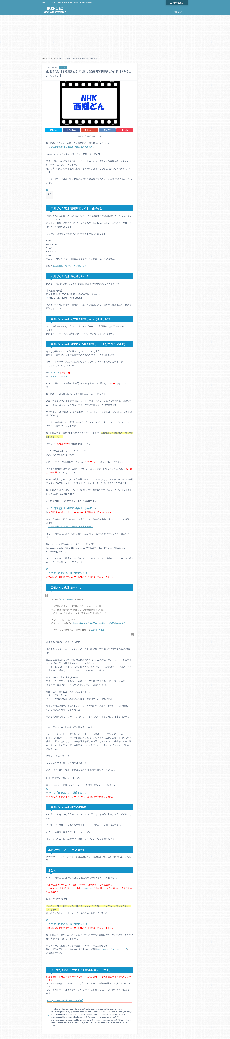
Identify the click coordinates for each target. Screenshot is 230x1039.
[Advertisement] (115, 35)
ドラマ (53, 58)
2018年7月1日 (97, 630)
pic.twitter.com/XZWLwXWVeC (110, 623)
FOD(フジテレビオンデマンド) (63, 1000)
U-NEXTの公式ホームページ (111, 949)
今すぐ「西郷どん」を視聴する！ (67, 572)
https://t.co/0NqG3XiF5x (84, 623)
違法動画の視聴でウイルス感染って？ (71, 265)
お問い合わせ (178, 3)
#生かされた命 (66, 599)
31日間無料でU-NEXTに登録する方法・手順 (69, 526)
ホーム (46, 58)
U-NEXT (52, 372)
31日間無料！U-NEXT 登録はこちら (70, 146)
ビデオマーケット (56, 376)
